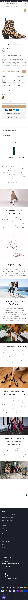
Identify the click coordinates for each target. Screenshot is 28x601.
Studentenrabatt (6, 523)
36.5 (9, 81)
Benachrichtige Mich (14, 106)
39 (9, 85)
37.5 (19, 81)
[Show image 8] (19, 44)
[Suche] (23, 3)
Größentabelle (20, 76)
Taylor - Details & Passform (11, 125)
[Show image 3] (11, 44)
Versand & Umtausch (9, 130)
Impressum (4, 547)
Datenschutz (5, 544)
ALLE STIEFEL (9, 6)
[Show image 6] (16, 44)
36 (4, 81)
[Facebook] (2, 566)
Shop (2, 6)
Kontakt (4, 536)
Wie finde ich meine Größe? (9, 515)
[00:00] (14, 24)
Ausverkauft (14, 101)
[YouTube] (9, 566)
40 (19, 85)
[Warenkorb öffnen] (26, 3)
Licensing (4, 528)
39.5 (14, 85)
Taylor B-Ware (17, 6)
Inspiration (6, 136)
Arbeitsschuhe (5, 531)
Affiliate (4, 525)
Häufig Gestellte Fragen (8, 517)
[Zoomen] (25, 10)
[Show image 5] (14, 44)
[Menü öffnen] (2, 3)
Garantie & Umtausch (7, 520)
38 (23, 81)
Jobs (3, 533)
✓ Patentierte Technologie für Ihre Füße (14, 0)
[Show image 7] (17, 44)
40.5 (23, 85)
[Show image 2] (10, 44)
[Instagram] (6, 566)
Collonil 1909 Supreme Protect (14, 157)
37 (14, 81)
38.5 (4, 85)
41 (4, 90)
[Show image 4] (13, 44)
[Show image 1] (8, 44)
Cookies (4, 552)
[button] (4, 597)
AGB (3, 550)
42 (9, 90)
